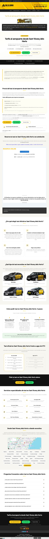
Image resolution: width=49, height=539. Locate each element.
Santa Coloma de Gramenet (26, 463)
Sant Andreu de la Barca (16, 460)
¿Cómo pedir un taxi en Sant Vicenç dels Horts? (14, 479)
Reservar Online (35, 52)
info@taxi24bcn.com (18, 1)
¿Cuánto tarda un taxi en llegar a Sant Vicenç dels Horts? (15, 487)
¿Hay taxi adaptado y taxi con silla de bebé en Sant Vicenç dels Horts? (18, 506)
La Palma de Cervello (40, 456)
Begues (31, 451)
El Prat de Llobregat (8, 456)
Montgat (21, 458)
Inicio (11, 10)
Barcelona (26, 451)
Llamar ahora (8, 122)
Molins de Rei (8, 458)
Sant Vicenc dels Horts (16, 463)
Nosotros (28, 10)
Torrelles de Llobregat (40, 463)
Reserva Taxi (23, 10)
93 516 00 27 (7, 0)
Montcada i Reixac (15, 458)
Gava (24, 456)
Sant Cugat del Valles (34, 460)
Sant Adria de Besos (7, 460)
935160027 (22, 27)
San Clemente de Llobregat (39, 458)
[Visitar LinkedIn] (25, 531)
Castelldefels (43, 451)
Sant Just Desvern (7, 463)
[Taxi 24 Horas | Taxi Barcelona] (13, 5)
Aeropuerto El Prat (27, 465)
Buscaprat (3, 538)
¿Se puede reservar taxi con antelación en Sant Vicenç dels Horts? (17, 494)
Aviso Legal (25, 536)
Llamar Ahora (20, 382)
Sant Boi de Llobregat (25, 460)
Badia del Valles (11, 451)
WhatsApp (26, 52)
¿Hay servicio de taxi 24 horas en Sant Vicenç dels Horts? (15, 491)
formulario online (11, 327)
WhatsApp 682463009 (31, 27)
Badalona (5, 451)
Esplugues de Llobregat (17, 456)
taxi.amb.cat (21, 110)
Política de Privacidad (18, 536)
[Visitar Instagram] (27, 531)
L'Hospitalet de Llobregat (31, 456)
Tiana (34, 463)
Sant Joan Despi (42, 460)
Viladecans (20, 465)
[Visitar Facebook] (22, 531)
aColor (1, 538)
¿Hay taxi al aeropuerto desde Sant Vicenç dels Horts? (15, 502)
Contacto (34, 10)
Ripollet (31, 458)
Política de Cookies (31, 536)
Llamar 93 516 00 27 (15, 52)
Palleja (26, 458)
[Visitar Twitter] (23, 531)
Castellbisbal (37, 451)
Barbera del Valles (19, 451)
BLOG (38, 10)
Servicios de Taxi (16, 10)
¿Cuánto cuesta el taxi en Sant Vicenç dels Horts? (14, 483)
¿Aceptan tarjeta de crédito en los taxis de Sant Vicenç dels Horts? (17, 498)
